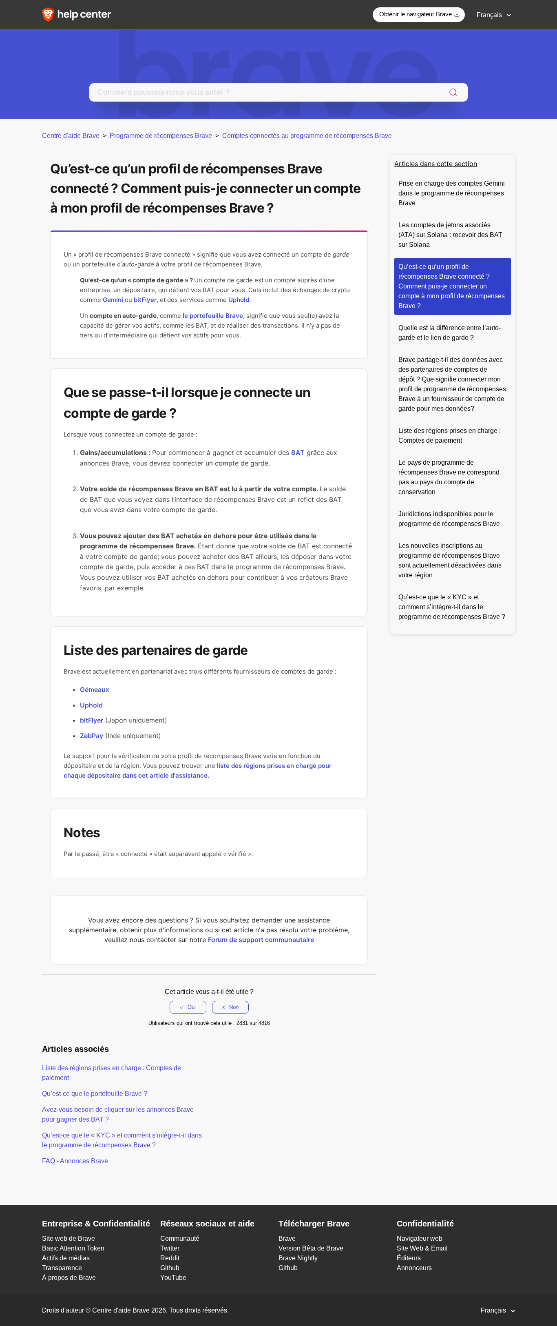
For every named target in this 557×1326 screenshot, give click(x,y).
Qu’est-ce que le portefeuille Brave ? (94, 1093)
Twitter (169, 1248)
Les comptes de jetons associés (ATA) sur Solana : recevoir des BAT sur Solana (450, 235)
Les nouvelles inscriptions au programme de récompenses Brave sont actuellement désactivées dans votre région (450, 560)
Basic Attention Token (73, 1248)
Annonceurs (414, 1267)
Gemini (113, 300)
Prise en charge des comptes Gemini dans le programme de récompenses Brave (451, 193)
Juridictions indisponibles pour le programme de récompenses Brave (449, 518)
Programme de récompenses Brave (161, 135)
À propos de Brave (69, 1277)
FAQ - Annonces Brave (75, 1160)
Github (169, 1267)
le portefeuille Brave (213, 315)
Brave (287, 1238)
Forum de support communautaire (261, 940)
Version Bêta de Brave (310, 1248)
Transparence (62, 1267)
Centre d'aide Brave (70, 135)
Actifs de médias (66, 1258)
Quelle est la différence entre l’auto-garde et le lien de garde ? (449, 332)
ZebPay (91, 736)
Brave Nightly (298, 1258)
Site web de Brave (68, 1238)
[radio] (188, 1007)
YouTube (173, 1277)
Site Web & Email (422, 1248)
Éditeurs (409, 1258)
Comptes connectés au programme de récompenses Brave (307, 135)
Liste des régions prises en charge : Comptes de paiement (449, 435)
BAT (298, 452)
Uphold (238, 300)
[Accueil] (79, 14)
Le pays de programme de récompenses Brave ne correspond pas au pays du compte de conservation (449, 477)
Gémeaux (94, 689)
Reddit (169, 1258)
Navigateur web (419, 1238)
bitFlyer (145, 300)
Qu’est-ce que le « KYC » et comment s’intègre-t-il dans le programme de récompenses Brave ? (451, 607)
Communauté (179, 1238)
